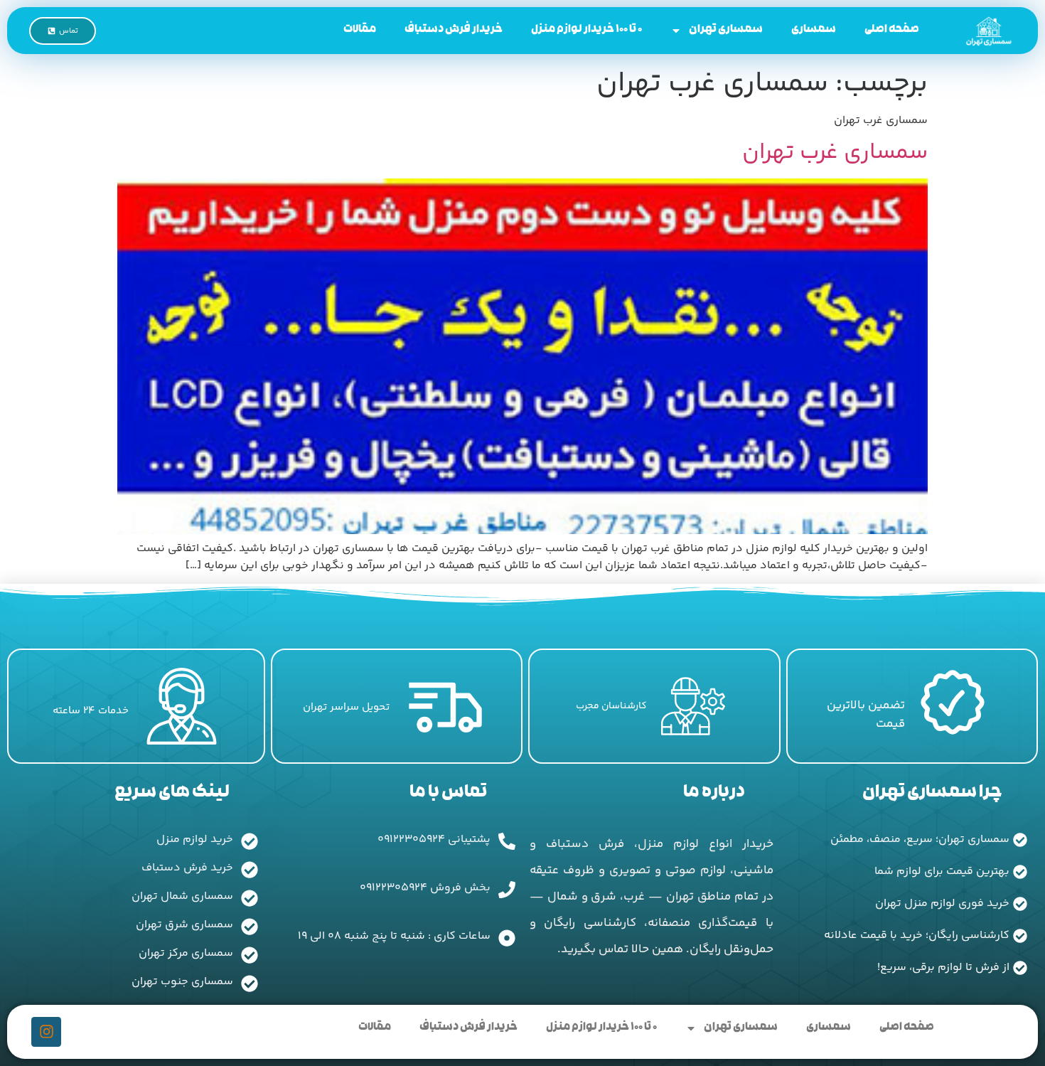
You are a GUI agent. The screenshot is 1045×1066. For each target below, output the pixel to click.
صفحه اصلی (891, 30)
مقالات (359, 30)
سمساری (813, 30)
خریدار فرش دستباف (453, 30)
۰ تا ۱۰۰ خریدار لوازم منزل (586, 30)
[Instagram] (46, 1032)
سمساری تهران (726, 30)
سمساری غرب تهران (835, 153)
